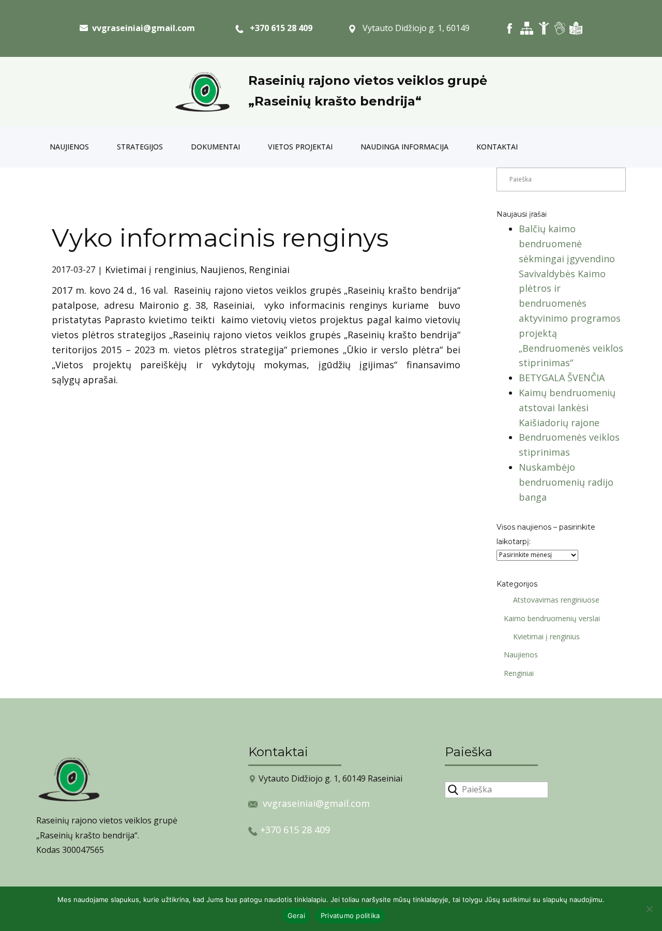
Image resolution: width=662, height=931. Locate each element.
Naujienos (69, 147)
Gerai (296, 915)
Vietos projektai (300, 147)
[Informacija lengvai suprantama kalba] (575, 28)
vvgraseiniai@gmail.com (316, 803)
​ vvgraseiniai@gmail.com (141, 28)
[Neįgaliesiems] (543, 28)
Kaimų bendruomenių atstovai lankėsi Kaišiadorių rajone (567, 407)
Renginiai (269, 269)
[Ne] (649, 909)
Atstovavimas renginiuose (556, 600)
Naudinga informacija (404, 147)
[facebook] (509, 28)
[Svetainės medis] (526, 28)
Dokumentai (215, 147)
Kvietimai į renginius (150, 269)
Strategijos (140, 147)
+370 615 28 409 (278, 28)
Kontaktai (497, 147)
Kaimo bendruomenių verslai (552, 618)
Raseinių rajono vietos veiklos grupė (367, 80)
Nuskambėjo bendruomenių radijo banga (566, 482)
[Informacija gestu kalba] (559, 28)
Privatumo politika (350, 915)
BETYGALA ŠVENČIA (562, 377)
